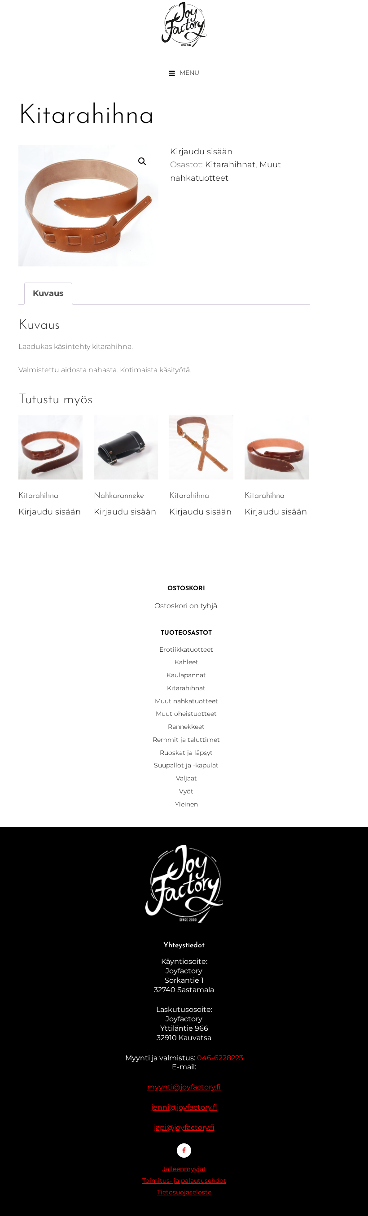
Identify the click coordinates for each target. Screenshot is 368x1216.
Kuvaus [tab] (48, 293)
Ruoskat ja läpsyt (186, 753)
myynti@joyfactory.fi (184, 1087)
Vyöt (186, 791)
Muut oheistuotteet (186, 714)
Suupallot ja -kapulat (186, 765)
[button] (142, 161)
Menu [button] (189, 73)
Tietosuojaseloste (184, 1192)
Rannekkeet (186, 727)
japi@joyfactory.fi (184, 1127)
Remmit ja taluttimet (186, 740)
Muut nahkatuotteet (186, 701)
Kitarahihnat (230, 165)
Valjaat (186, 778)
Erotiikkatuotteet (186, 649)
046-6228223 (220, 1058)
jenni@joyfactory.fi (184, 1107)
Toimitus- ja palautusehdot (184, 1181)
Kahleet (186, 662)
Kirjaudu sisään (201, 152)
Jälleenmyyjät (184, 1169)
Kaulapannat (186, 675)
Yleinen (186, 804)
